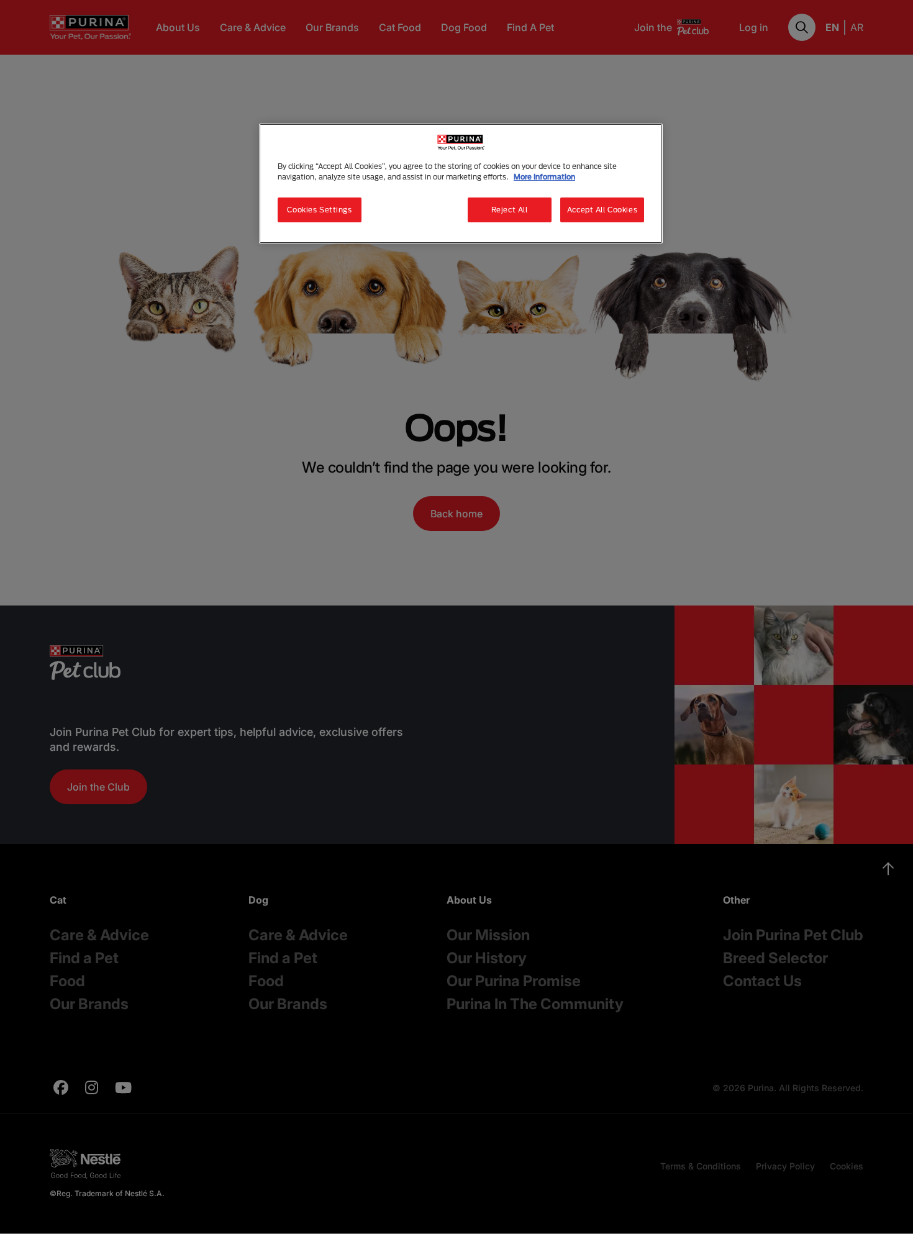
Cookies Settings (319, 210)
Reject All (509, 210)
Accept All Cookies (602, 210)
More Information (544, 177)
